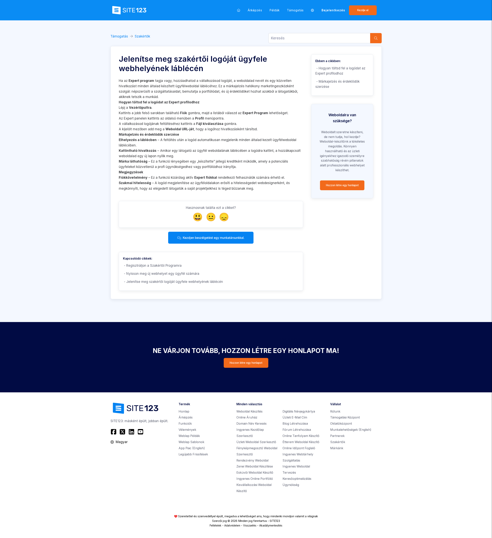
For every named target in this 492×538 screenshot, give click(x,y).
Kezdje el (362, 10)
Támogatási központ (345, 417)
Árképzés (255, 10)
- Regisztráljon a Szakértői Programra (152, 265)
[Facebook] (114, 432)
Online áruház (246, 417)
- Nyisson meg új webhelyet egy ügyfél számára (161, 274)
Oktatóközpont (341, 423)
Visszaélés (249, 525)
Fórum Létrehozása (297, 430)
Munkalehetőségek (350, 430)
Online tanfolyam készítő (301, 436)
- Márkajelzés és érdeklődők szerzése (337, 84)
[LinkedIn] (131, 432)
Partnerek (337, 436)
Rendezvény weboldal (252, 460)
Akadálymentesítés (270, 525)
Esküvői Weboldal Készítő (254, 472)
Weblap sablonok (191, 442)
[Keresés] (376, 38)
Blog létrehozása (295, 423)
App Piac (192, 448)
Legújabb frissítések (193, 454)
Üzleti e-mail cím (295, 417)
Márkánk (336, 448)
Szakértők (142, 36)
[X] (122, 432)
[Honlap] (238, 10)
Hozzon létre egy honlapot (342, 185)
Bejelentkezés (333, 10)
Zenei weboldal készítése (254, 466)
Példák (274, 10)
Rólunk (335, 411)
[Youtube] (140, 432)
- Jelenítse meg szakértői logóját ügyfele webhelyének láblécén (173, 282)
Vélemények (187, 430)
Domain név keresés (251, 423)
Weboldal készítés (249, 411)
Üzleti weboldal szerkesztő (256, 442)
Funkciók (185, 423)
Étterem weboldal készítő (301, 442)
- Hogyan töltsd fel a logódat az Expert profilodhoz (340, 70)
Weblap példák (189, 436)
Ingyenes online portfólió (254, 479)
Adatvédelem (232, 525)
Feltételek (215, 525)
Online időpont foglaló (299, 448)
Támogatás (295, 10)
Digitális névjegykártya (299, 411)
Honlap (184, 411)
